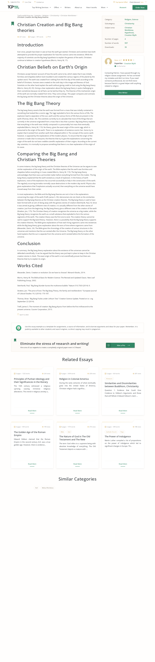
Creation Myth (131, 35)
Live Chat (28, 2)
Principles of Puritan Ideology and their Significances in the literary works (31, 380)
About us (78, 7)
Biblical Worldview (48, 488)
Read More (32, 411)
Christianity (54, 15)
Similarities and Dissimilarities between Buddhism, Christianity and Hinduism (122, 385)
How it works (91, 7)
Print (49, 37)
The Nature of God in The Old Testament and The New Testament (74, 438)
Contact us (40, 2)
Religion (46, 15)
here (142, 2)
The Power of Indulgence (118, 436)
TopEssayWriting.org (25, 15)
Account (123, 7)
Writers (67, 7)
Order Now (139, 7)
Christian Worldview (68, 15)
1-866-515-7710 (15, 2)
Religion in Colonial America (74, 378)
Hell (36, 488)
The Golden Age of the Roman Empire (30, 434)
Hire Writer (122, 92)
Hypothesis (129, 32)
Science (135, 19)
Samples (37, 15)
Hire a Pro (121, 345)
